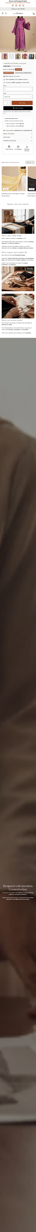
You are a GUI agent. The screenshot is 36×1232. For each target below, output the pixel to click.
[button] (5, 56)
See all (30, 162)
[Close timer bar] (34, 1)
